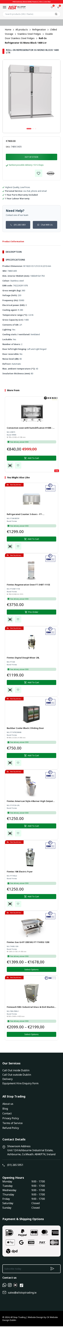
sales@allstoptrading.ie (22, 1292)
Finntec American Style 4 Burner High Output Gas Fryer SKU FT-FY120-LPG (30, 801)
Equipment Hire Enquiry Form (20, 1083)
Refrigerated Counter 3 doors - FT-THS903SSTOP (24, 514)
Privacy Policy (10, 1118)
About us (7, 1104)
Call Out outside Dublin (16, 1074)
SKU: (8, 146)
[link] (38, 173)
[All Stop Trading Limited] (17, 7)
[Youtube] (15, 1286)
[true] (4, 1286)
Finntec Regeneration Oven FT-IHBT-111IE (28, 584)
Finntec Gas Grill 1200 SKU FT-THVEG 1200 (28, 942)
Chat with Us (47, 224)
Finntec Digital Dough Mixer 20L (23, 657)
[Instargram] (10, 1286)
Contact (7, 1113)
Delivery (7, 1079)
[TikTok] (21, 1286)
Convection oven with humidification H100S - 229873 (30, 428)
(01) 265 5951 (20, 224)
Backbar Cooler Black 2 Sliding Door (25, 728)
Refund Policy (10, 1128)
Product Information (13, 241)
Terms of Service (12, 1123)
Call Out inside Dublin (15, 1070)
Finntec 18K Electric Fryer (20, 871)
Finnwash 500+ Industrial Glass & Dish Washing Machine (31, 1007)
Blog (5, 1108)
